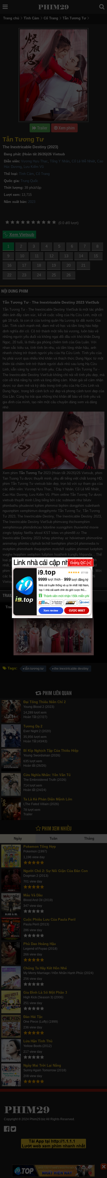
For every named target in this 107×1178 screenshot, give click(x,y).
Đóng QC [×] (80, 562)
